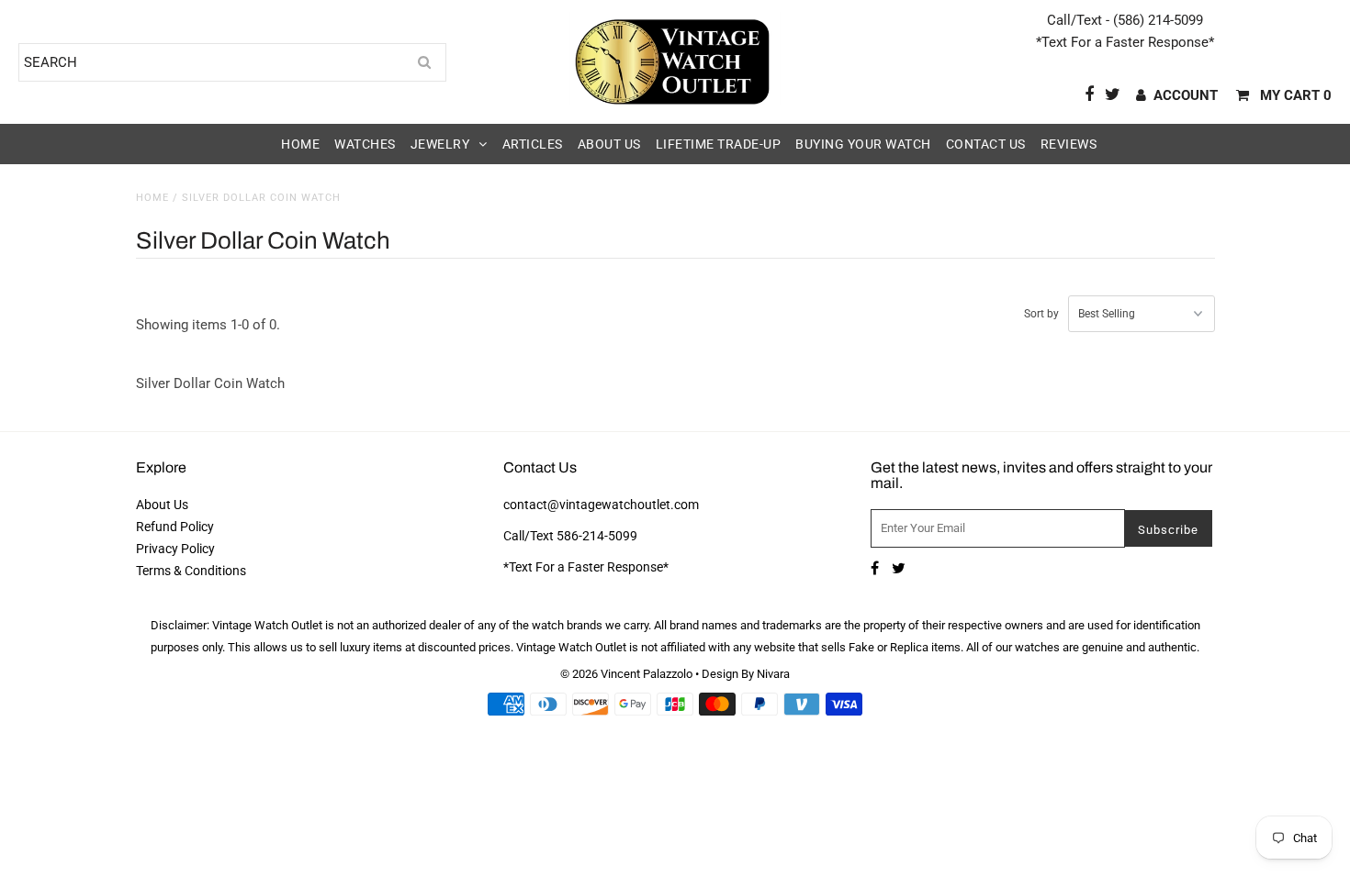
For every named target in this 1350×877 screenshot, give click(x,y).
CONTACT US (986, 144)
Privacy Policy (175, 548)
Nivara (773, 674)
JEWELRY (440, 144)
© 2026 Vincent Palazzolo (626, 674)
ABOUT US (609, 144)
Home (152, 198)
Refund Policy (175, 526)
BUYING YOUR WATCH (863, 144)
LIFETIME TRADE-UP (719, 144)
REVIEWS (1069, 144)
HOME (300, 144)
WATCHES (365, 144)
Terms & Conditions (191, 570)
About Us (162, 504)
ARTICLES (532, 144)
